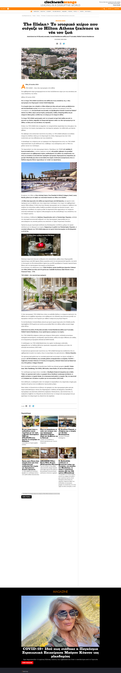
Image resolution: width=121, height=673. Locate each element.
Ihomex (38, 15)
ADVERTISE (116, 8)
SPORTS (81, 11)
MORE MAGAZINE (27, 662)
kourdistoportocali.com (26, 15)
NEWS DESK (36, 11)
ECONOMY (49, 11)
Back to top (25, 671)
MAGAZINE (64, 11)
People (34, 15)
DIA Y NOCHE (87, 11)
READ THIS (43, 11)
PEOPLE (75, 11)
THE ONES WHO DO (57, 11)
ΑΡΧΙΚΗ (31, 11)
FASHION (70, 11)
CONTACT (110, 8)
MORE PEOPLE (26, 497)
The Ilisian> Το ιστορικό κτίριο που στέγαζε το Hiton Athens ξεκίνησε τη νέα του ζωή (41, 493)
